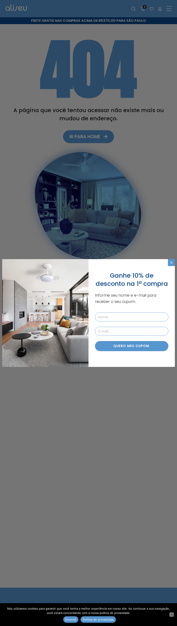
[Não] (171, 614)
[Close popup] (171, 262)
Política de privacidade (98, 619)
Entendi (70, 619)
